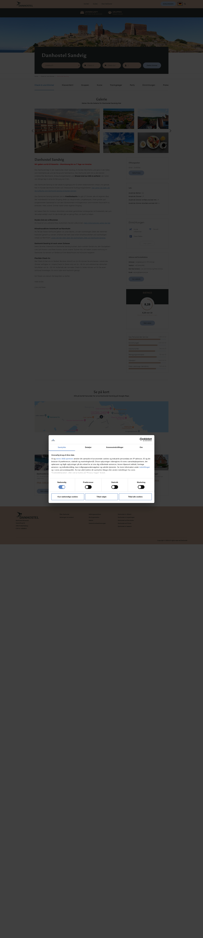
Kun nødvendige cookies (68, 497)
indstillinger (144, 467)
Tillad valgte (101, 497)
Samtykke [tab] (62, 447)
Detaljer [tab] (88, 447)
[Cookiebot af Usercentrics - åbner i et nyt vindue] (141, 439)
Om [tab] (141, 447)
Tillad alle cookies (135, 497)
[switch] (88, 487)
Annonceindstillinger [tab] (114, 447)
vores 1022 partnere (64, 459)
